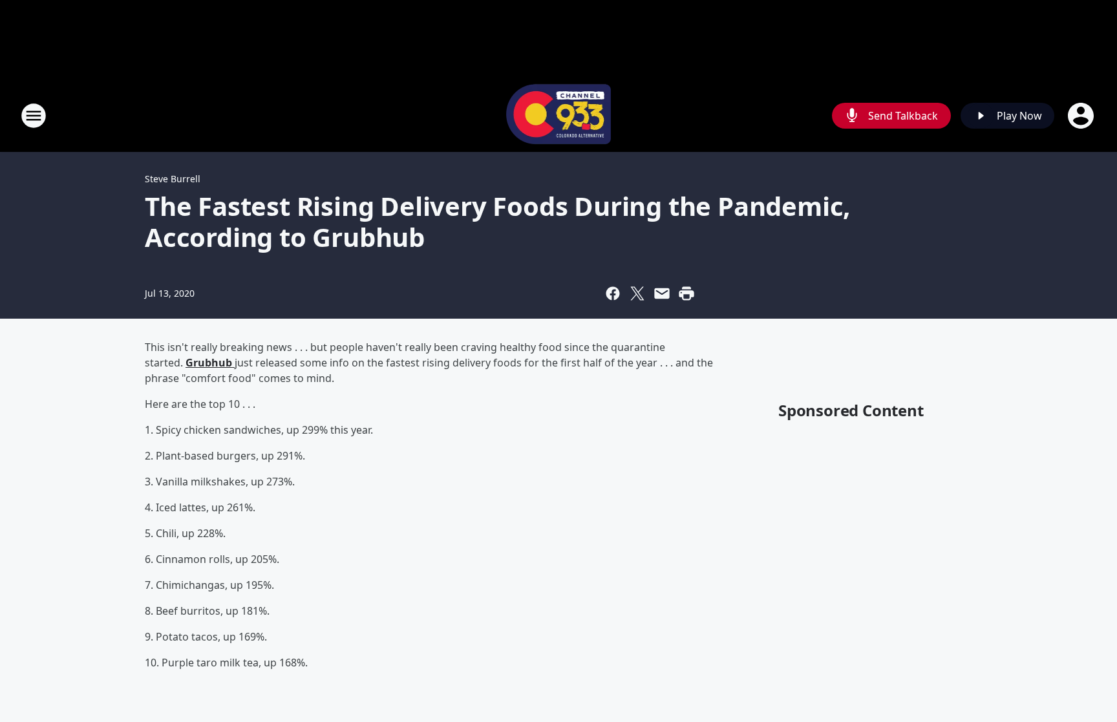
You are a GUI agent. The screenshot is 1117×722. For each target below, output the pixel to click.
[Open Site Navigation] (34, 116)
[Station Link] (559, 115)
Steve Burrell (172, 179)
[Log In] (1082, 116)
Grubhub (210, 363)
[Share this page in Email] (662, 293)
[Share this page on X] (637, 293)
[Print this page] (686, 293)
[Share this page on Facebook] (613, 293)
